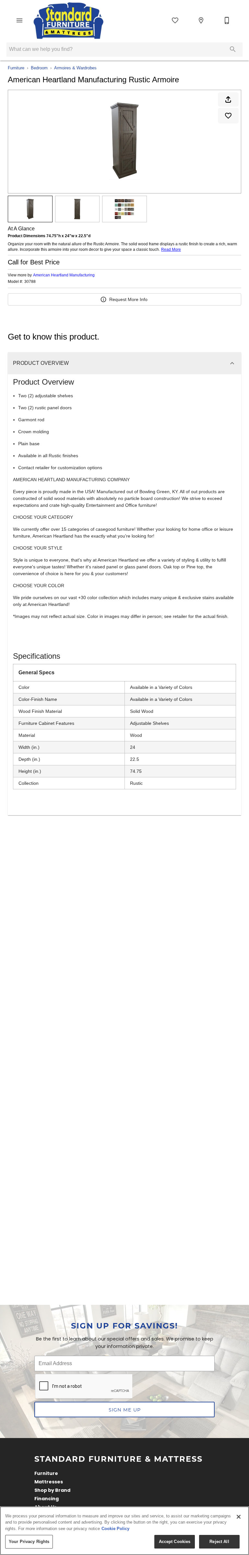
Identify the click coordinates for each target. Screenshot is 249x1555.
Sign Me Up (125, 1410)
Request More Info (128, 299)
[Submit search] (233, 49)
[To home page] (68, 20)
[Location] (201, 20)
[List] (175, 20)
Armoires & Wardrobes (75, 67)
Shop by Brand (52, 1491)
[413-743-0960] (227, 20)
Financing (46, 1499)
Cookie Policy (115, 1528)
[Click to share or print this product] (228, 99)
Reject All (219, 1541)
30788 (30, 282)
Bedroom (39, 67)
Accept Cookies (175, 1541)
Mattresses (48, 1482)
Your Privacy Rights (29, 1541)
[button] (19, 20)
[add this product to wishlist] (228, 115)
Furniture (16, 67)
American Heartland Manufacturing (64, 275)
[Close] (238, 1517)
